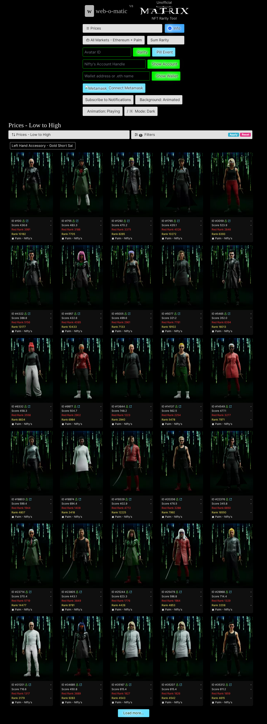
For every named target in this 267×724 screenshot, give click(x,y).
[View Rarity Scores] (31, 184)
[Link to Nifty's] (27, 220)
